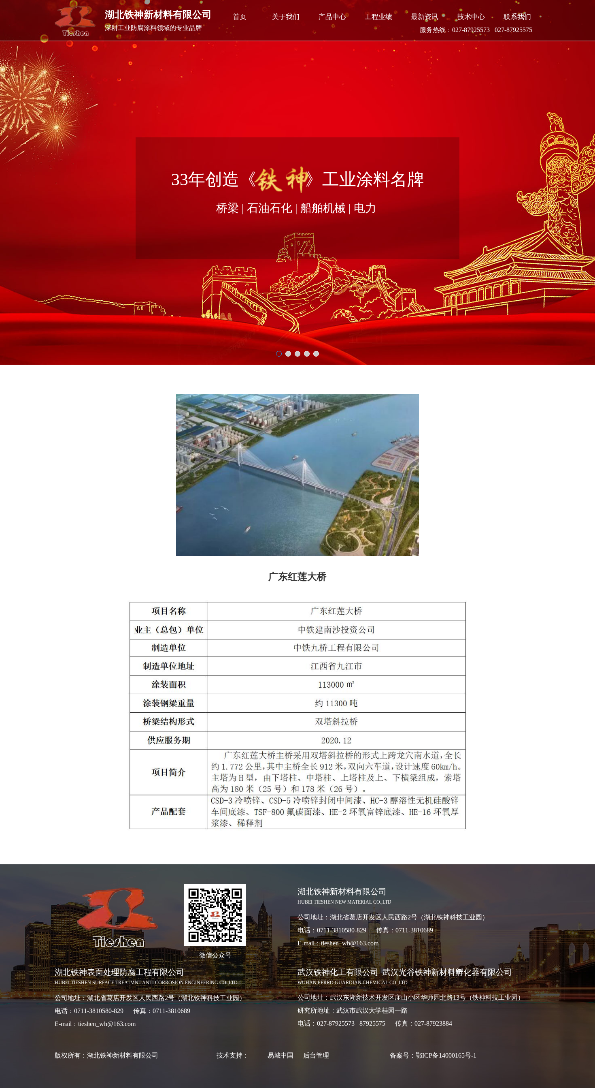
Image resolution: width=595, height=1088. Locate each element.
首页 (239, 17)
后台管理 (316, 1055)
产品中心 (332, 17)
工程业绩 (378, 17)
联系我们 (517, 17)
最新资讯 (424, 17)
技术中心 (471, 17)
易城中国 (280, 1055)
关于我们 (286, 17)
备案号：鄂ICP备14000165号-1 (433, 1055)
